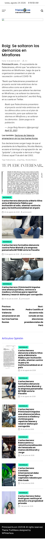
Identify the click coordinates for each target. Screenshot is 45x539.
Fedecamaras (11, 160)
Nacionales (7, 197)
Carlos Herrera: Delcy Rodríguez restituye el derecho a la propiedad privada (30, 500)
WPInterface (7, 533)
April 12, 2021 (11, 130)
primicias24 (27, 212)
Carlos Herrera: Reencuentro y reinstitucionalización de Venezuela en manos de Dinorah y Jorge (30, 446)
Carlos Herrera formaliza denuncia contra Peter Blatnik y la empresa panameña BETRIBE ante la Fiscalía (21, 247)
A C (26, 61)
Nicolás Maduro (31, 160)
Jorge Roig (20, 160)
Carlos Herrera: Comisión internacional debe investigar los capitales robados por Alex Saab (30, 474)
